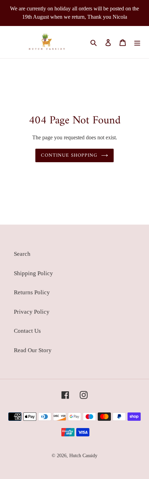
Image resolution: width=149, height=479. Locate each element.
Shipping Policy (33, 273)
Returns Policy (32, 292)
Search (22, 254)
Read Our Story (33, 350)
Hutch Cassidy (83, 455)
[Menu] (137, 42)
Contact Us (27, 331)
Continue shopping (69, 155)
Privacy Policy (32, 311)
